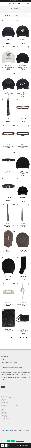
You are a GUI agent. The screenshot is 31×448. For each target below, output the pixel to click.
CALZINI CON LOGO (23, 277)
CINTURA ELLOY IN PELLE (8, 146)
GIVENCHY (8, 197)
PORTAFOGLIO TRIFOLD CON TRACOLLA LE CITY (23, 331)
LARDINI (8, 223)
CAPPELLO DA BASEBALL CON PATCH (8, 68)
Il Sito (2, 410)
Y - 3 (8, 92)
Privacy (2, 409)
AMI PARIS (22, 197)
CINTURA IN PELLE (22, 119)
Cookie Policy (4, 415)
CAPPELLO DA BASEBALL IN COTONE (22, 173)
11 (23, 337)
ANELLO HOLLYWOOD (8, 304)
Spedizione (3, 400)
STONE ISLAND (8, 39)
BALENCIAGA (8, 329)
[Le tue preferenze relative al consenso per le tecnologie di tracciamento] (2, 445)
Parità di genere (5, 418)
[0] (29, 3)
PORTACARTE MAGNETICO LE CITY (8, 330)
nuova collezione (15, 11)
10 (20, 337)
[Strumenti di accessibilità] (6, 445)
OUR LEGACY (8, 118)
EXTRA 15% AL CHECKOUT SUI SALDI (15, 0)
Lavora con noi (4, 416)
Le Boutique (4, 412)
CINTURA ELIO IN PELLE (8, 172)
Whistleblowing (4, 421)
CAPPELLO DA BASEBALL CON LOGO (8, 41)
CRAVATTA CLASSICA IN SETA (8, 225)
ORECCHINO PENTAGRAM (22, 304)
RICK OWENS (8, 250)
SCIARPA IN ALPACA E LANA (8, 119)
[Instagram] (4, 387)
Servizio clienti (4, 396)
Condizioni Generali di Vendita (8, 397)
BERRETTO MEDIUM (23, 251)
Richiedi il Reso (4, 402)
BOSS (8, 144)
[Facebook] (2, 387)
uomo (9, 11)
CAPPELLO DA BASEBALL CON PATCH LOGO (23, 41)
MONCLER (22, 39)
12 (26, 337)
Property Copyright (5, 413)
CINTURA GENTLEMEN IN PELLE (8, 198)
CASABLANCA (8, 65)
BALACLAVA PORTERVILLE (8, 251)
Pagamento (3, 399)
